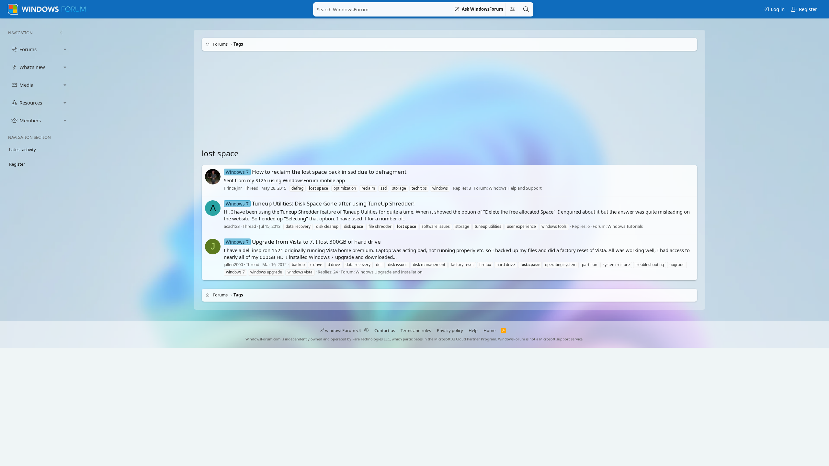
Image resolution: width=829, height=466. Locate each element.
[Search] (526, 9)
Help (473, 330)
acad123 (232, 226)
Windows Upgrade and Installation (389, 272)
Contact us (384, 330)
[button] (65, 49)
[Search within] (512, 9)
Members (30, 120)
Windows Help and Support (515, 188)
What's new (32, 67)
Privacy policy (450, 330)
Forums (28, 49)
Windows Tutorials (625, 226)
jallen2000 (233, 265)
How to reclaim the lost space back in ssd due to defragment (316, 171)
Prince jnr (233, 188)
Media (26, 85)
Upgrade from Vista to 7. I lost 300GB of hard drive (303, 241)
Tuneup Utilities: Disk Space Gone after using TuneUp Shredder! (320, 203)
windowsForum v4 (343, 330)
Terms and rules (416, 330)
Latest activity (22, 149)
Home (489, 330)
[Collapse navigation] (61, 33)
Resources (30, 102)
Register (17, 164)
